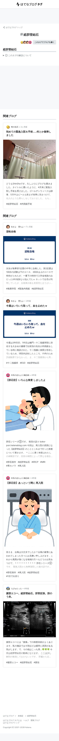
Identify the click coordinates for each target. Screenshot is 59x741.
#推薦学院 (11, 288)
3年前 (28, 301)
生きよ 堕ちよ (17, 227)
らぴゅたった (16, 588)
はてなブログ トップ (14, 27)
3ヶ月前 (24, 127)
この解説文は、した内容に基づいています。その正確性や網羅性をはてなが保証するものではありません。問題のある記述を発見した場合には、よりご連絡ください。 (17, 56)
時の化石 (14, 127)
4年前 (33, 375)
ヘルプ (26, 720)
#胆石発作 (11, 462)
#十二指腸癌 (12, 363)
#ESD (22, 363)
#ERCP (35, 462)
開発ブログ (35, 720)
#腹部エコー (12, 662)
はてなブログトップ (11, 723)
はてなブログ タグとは (12, 720)
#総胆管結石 (12, 204)
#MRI (42, 462)
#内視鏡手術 (26, 204)
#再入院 (22, 465)
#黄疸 (36, 662)
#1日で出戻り (12, 576)
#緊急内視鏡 (24, 288)
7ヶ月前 (29, 227)
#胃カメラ (11, 465)
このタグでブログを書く (44, 42)
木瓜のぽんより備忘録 (20, 375)
